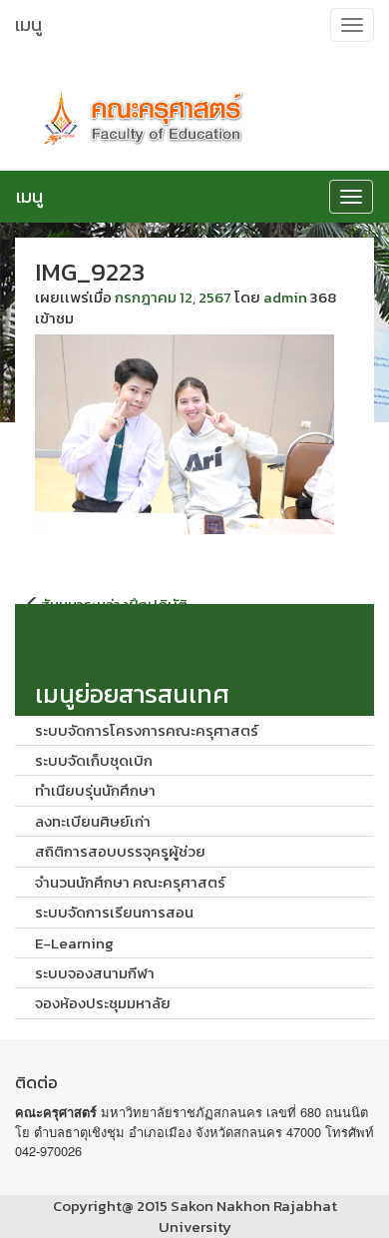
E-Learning (74, 942)
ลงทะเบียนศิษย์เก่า (93, 821)
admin (285, 297)
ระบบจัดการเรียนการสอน (114, 912)
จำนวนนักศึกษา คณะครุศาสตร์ (130, 882)
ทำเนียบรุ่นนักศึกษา (95, 790)
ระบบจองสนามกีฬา (95, 972)
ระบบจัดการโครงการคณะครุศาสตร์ (146, 730)
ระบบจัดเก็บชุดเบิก (94, 760)
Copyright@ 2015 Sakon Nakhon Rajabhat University (195, 1216)
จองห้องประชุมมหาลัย (103, 1002)
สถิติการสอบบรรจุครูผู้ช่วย (120, 851)
